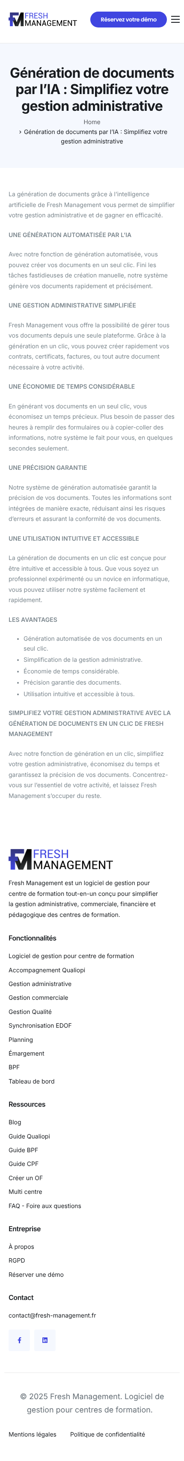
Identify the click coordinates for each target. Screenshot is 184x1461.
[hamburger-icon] (175, 19)
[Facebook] (19, 1340)
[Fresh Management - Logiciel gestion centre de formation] (43, 19)
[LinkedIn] (45, 1340)
